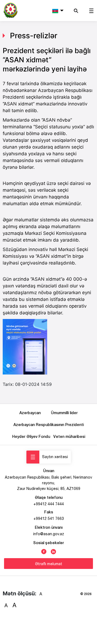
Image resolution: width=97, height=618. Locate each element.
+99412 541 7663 (48, 518)
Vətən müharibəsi (69, 436)
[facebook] (44, 551)
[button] (58, 10)
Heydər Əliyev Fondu (32, 436)
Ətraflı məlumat (48, 564)
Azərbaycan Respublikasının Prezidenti (48, 424)
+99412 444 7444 (48, 504)
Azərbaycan (31, 412)
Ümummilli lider (64, 412)
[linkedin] (53, 551)
